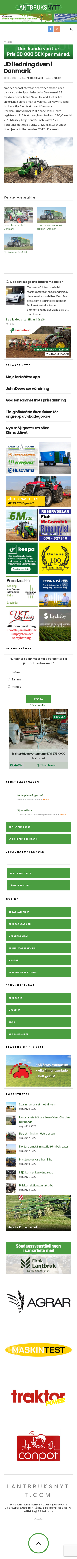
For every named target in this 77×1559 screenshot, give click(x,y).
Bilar (12, 1022)
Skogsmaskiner (19, 1034)
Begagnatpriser (19, 912)
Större (16, 672)
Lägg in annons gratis (23, 839)
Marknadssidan (19, 936)
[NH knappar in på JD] (18, 242)
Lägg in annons (20, 885)
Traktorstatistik (20, 924)
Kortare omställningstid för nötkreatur (43, 1146)
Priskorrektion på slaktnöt (36, 1185)
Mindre (16, 686)
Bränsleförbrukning (22, 948)
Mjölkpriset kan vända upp (36, 1172)
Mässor (14, 960)
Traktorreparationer (23, 972)
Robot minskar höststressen (37, 1133)
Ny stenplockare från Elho (35, 1159)
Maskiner (14, 1010)
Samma (16, 679)
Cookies (38, 1519)
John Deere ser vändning (27, 388)
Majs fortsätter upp (23, 377)
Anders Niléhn (35, 78)
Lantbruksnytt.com (38, 1490)
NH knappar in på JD (15, 252)
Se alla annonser (19, 827)
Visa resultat (38, 705)
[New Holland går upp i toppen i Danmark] (51, 215)
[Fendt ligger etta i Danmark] (18, 215)
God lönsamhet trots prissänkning (36, 400)
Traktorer (15, 998)
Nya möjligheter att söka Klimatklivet (27, 430)
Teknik (57, 78)
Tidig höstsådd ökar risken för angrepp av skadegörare (32, 414)
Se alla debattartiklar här (23, 319)
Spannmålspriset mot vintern (37, 1104)
